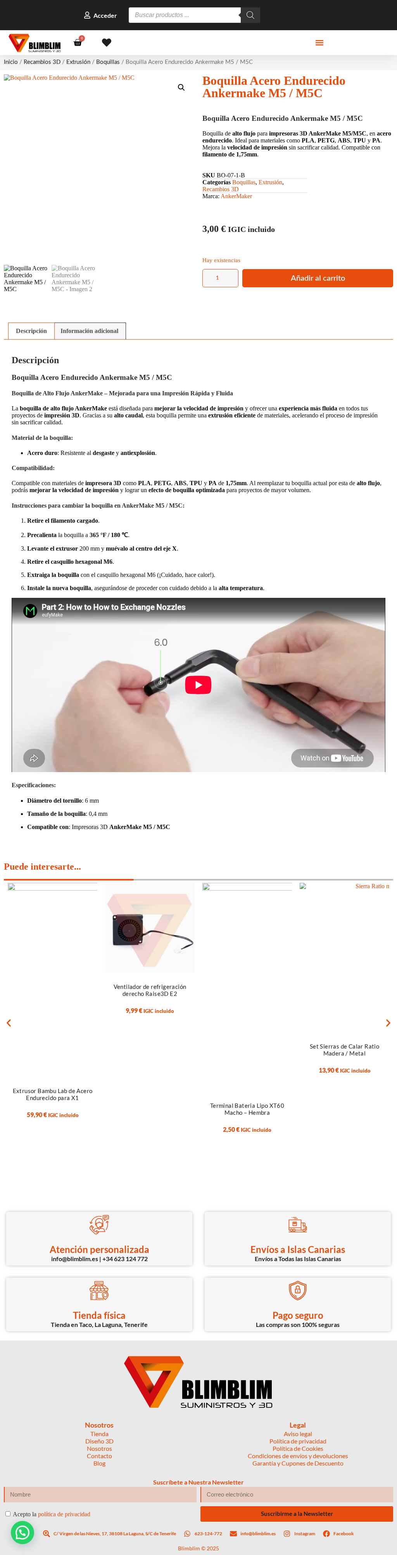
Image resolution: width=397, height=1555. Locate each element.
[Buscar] (250, 15)
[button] (319, 42)
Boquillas (108, 62)
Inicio (11, 62)
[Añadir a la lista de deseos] (93, 885)
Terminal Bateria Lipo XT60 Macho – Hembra (247, 1109)
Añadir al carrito (318, 278)
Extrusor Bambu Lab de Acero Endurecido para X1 (53, 1094)
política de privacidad (64, 1514)
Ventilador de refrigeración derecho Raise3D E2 (150, 990)
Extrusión (78, 62)
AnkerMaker (236, 196)
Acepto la (51, 1514)
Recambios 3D (42, 62)
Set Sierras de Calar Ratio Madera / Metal (344, 1050)
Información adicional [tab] (89, 331)
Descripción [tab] (31, 331)
